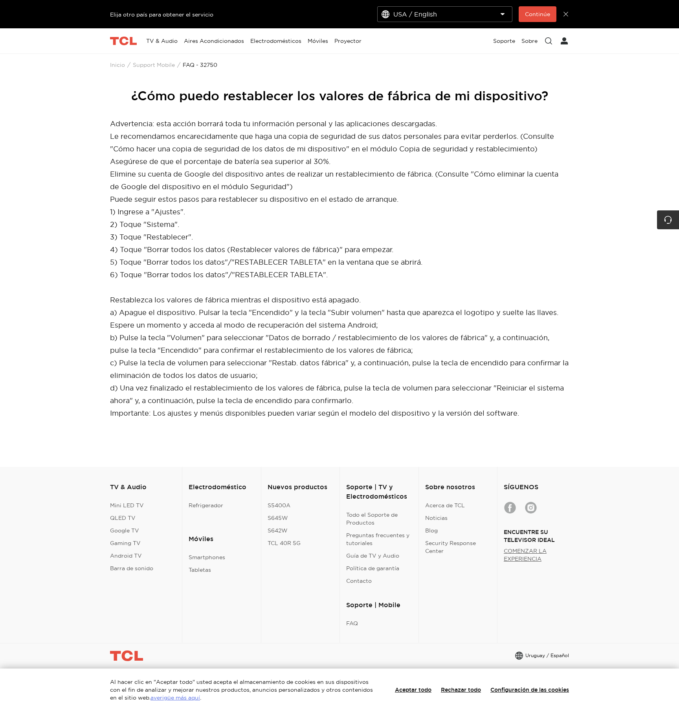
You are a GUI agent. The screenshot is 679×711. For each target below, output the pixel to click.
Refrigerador (206, 505)
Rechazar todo (461, 689)
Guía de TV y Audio (372, 555)
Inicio (117, 64)
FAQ (352, 623)
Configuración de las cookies (529, 689)
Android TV (126, 555)
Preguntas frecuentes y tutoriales (377, 539)
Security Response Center (450, 547)
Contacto (359, 580)
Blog (431, 530)
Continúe (537, 14)
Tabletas (200, 569)
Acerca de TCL (445, 505)
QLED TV (123, 517)
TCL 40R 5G (284, 543)
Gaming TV (125, 543)
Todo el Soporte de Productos (372, 518)
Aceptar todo (413, 689)
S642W (278, 530)
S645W (278, 517)
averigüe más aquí (175, 697)
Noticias (436, 517)
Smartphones (207, 557)
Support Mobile (154, 64)
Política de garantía (372, 568)
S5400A (279, 505)
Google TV (124, 530)
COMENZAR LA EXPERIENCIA (525, 554)
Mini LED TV (127, 505)
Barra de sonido (131, 568)
